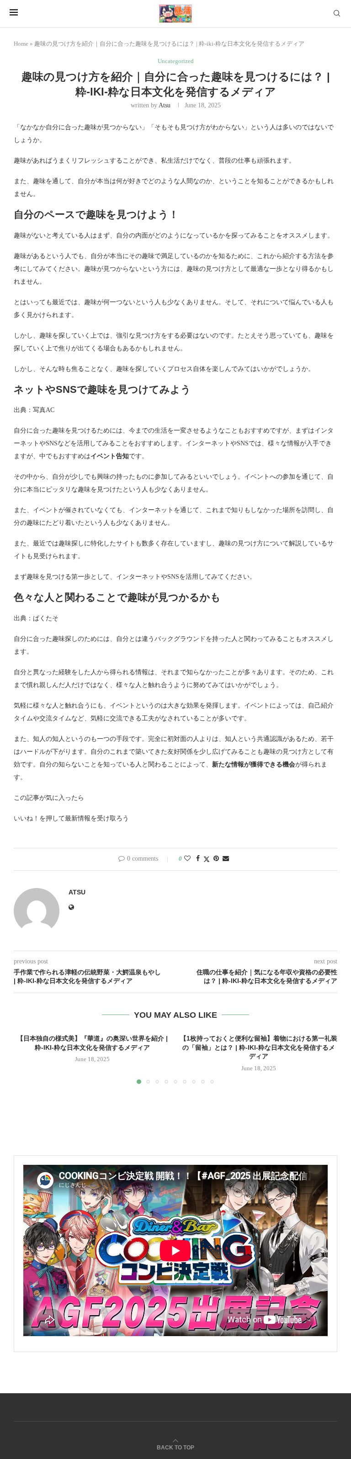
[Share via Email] (226, 858)
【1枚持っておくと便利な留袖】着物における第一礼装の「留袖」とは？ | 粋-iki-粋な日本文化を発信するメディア (258, 1047)
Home (21, 43)
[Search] (336, 13)
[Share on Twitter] (206, 859)
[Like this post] (187, 858)
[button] (26, 1059)
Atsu (164, 105)
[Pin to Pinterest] (216, 858)
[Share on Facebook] (198, 858)
